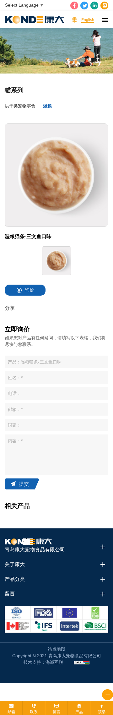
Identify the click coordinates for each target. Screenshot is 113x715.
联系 (34, 712)
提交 (24, 484)
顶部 (101, 712)
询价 (29, 289)
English (87, 20)
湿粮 (47, 105)
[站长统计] (81, 662)
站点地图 (56, 649)
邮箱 (11, 712)
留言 (56, 712)
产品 (79, 712)
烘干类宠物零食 (20, 105)
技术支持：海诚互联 (43, 662)
